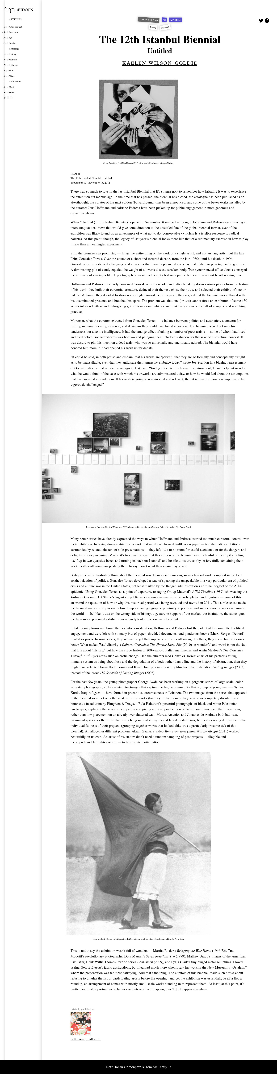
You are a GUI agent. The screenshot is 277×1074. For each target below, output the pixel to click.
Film (11, 70)
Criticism (13, 65)
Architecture (15, 81)
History (12, 54)
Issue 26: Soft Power (148, 20)
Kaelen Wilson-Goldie (159, 62)
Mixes (12, 75)
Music (12, 87)
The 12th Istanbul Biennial (159, 39)
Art (10, 37)
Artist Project (15, 26)
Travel (12, 92)
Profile (12, 43)
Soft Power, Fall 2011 (86, 1039)
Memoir (13, 59)
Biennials (165, 27)
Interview (13, 32)
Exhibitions (175, 20)
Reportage (14, 48)
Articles (15, 19)
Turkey (153, 27)
